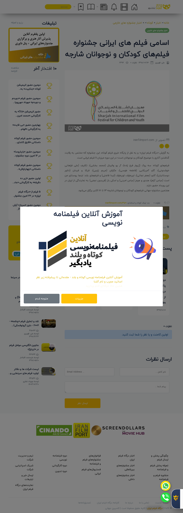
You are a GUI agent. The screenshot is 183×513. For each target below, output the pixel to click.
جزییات (79, 298)
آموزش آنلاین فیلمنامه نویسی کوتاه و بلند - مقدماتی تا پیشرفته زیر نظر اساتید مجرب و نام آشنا (79, 279)
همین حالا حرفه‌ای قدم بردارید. (103, 285)
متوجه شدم (41, 298)
